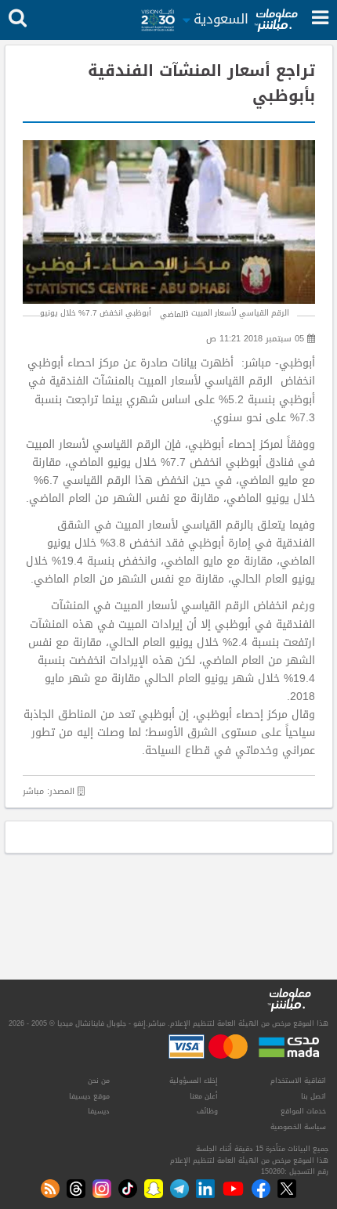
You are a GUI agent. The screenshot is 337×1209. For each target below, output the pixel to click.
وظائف (207, 1111)
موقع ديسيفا (89, 1096)
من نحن (99, 1080)
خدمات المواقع (303, 1111)
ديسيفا (99, 1111)
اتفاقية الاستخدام (298, 1080)
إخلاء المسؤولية (193, 1080)
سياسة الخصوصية (298, 1127)
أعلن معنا (204, 1096)
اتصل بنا (313, 1096)
